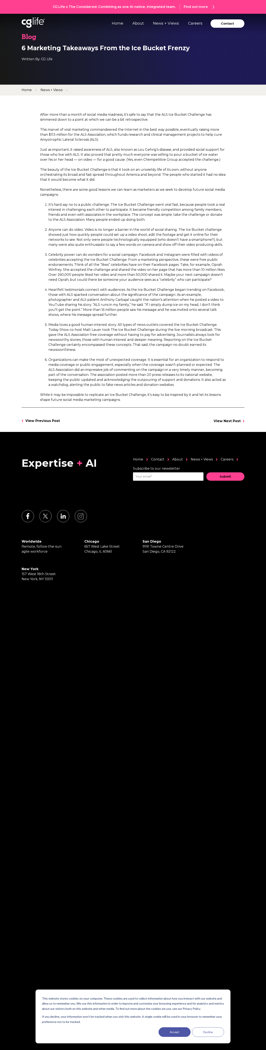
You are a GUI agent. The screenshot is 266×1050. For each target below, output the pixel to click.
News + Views (166, 23)
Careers (195, 23)
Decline (208, 1032)
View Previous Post (42, 421)
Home (117, 23)
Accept (174, 1032)
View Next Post (227, 421)
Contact (157, 459)
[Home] (33, 22)
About (138, 23)
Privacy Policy (191, 1008)
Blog (29, 37)
